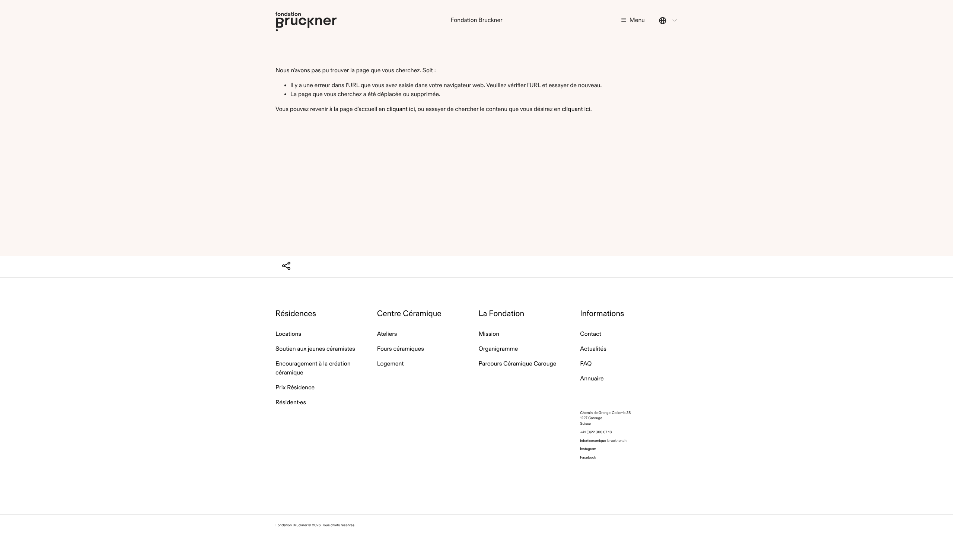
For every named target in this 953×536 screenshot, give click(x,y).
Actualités (593, 348)
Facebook (588, 457)
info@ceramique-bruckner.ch (603, 440)
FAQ (586, 363)
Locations (288, 334)
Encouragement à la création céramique (313, 368)
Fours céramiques (400, 348)
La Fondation (502, 313)
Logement (390, 363)
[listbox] (668, 20)
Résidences (295, 313)
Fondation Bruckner (306, 21)
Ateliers (387, 334)
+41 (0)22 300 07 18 (596, 432)
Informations (602, 313)
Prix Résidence (295, 387)
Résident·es (290, 402)
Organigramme (498, 348)
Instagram (588, 448)
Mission (489, 334)
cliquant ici (400, 109)
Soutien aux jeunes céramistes (315, 348)
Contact (590, 334)
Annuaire (591, 378)
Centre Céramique (409, 313)
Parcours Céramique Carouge (518, 363)
